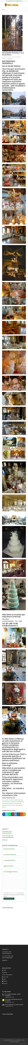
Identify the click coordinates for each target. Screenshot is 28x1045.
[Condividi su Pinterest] (12, 814)
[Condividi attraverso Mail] (24, 814)
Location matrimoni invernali (11, 800)
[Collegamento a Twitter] (25, 1043)
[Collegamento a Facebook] (21, 1043)
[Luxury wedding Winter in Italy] (12, 33)
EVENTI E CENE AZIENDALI (7, 974)
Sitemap (16, 1041)
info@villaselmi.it (19, 0)
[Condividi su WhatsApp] (9, 814)
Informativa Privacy (13, 893)
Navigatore (4, 960)
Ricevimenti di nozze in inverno (8, 805)
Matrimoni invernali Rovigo (15, 803)
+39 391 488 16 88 (8, 956)
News (3, 9)
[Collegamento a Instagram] (23, 1043)
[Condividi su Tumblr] (18, 814)
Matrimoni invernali (15, 801)
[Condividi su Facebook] (3, 814)
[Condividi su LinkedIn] (15, 814)
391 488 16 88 (10, 0)
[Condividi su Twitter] (6, 814)
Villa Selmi (10, 58)
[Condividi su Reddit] (21, 814)
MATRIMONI (4, 972)
